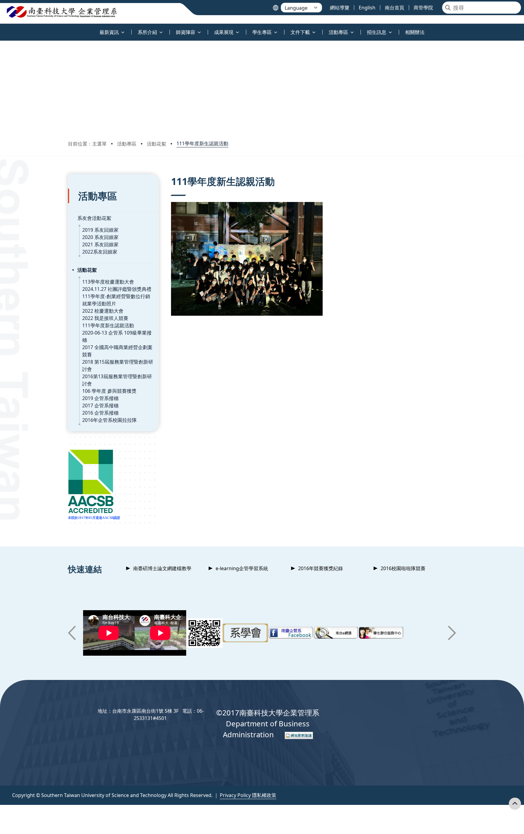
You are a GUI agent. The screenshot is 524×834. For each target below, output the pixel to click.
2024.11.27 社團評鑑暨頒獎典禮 (116, 289)
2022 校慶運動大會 (102, 311)
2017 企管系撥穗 (100, 405)
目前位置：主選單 (87, 143)
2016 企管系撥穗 (100, 412)
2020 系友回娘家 (100, 237)
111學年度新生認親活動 (202, 143)
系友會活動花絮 (94, 218)
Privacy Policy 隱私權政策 (248, 795)
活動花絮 (156, 143)
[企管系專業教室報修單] (204, 633)
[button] (72, 633)
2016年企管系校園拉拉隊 (109, 420)
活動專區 (126, 143)
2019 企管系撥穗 (100, 398)
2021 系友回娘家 (100, 244)
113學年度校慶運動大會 (108, 281)
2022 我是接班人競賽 (105, 318)
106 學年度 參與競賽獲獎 (109, 391)
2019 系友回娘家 (100, 230)
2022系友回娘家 (99, 251)
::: (1, 28)
